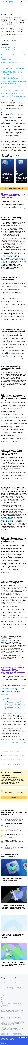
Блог (2, 14)
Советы (7, 14)
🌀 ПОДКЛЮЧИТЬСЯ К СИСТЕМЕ (14, 188)
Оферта (2, 999)
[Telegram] (14, 40)
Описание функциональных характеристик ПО (11, 1003)
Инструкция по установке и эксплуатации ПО (11, 1005)
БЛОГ (11, 1)
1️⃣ (2, 47)
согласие (20, 792)
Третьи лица (4, 1001)
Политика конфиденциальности (8, 997)
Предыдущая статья (6, 765)
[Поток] (6, 1)
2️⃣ (2, 93)
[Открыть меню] (24, 1)
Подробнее (3, 1043)
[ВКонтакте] (12, 40)
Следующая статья (19, 764)
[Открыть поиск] (22, 2)
